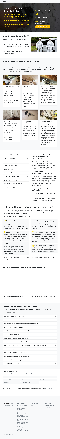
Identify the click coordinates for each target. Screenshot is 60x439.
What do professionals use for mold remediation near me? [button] (19, 331)
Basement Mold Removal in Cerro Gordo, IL (22, 431)
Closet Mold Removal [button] (9, 187)
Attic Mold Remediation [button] (10, 158)
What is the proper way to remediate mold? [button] (15, 342)
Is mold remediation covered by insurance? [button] (15, 360)
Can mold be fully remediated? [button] (12, 334)
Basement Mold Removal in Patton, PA (22, 420)
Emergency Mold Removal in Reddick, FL (23, 414)
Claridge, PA (43, 377)
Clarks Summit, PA (8, 379)
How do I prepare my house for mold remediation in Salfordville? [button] (21, 323)
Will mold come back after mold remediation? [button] (16, 327)
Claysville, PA (43, 379)
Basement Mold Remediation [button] (11, 155)
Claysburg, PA (25, 379)
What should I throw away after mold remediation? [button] (17, 338)
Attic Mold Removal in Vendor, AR (22, 425)
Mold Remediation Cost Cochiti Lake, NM (22, 423)
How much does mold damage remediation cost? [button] (17, 356)
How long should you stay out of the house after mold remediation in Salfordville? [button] (26, 345)
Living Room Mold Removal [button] (11, 180)
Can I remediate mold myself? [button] (12, 363)
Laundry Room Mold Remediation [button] (13, 183)
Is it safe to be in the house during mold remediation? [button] (18, 320)
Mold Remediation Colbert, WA (21, 409)
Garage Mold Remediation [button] (11, 169)
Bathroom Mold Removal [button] (10, 162)
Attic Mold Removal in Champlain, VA (22, 406)
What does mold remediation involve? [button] (14, 316)
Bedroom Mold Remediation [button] (11, 176)
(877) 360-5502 (43, 27)
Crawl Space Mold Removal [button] (11, 165)
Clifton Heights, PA (26, 382)
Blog (32, 405)
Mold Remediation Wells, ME (22, 417)
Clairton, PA (6, 377)
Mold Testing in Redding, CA (22, 411)
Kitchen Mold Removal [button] (10, 173)
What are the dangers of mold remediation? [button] (15, 349)
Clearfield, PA (6, 382)
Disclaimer (33, 407)
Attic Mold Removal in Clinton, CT (22, 428)
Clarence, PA (24, 377)
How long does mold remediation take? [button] (14, 352)
